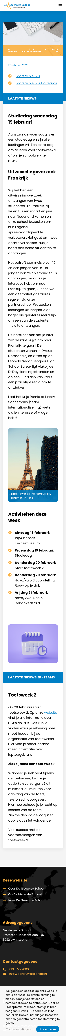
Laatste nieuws (28, 76)
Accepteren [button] (48, 1029)
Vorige (12, 51)
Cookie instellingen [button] (18, 1029)
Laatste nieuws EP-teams (36, 83)
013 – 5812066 (19, 969)
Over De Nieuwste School (26, 888)
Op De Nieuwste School (25, 894)
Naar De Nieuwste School (26, 900)
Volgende (51, 49)
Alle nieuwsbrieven (31, 50)
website (50, 712)
